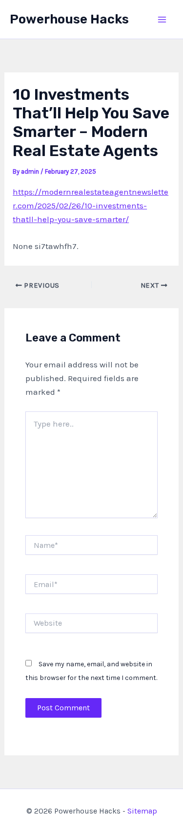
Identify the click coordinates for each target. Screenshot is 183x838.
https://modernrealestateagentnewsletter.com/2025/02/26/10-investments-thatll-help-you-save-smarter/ (90, 205)
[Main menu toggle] (162, 19)
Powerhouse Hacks (69, 19)
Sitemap (142, 810)
